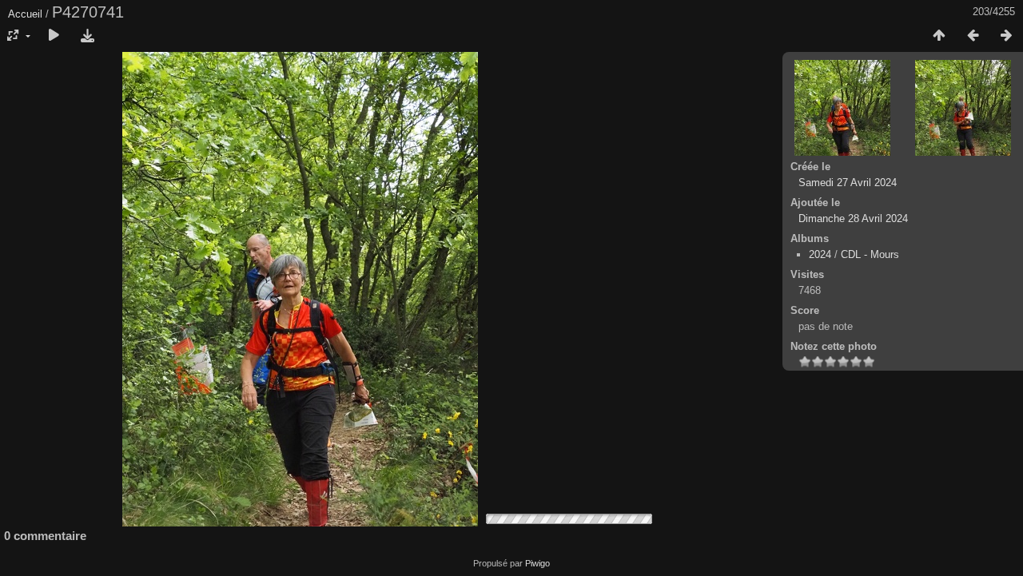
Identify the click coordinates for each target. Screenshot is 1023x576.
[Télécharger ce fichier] (87, 36)
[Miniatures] (939, 36)
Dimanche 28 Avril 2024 (853, 218)
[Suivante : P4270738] (1006, 36)
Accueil (25, 14)
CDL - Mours (870, 254)
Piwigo (537, 563)
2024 (820, 254)
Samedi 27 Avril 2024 (847, 183)
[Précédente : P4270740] (972, 36)
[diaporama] (53, 36)
